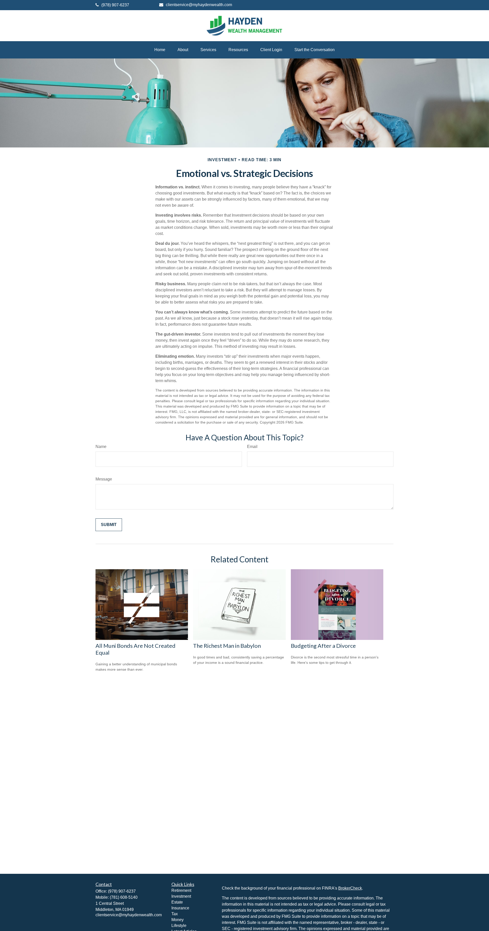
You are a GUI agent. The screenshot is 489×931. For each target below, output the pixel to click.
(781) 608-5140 (124, 897)
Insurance (180, 908)
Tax (174, 914)
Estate (177, 902)
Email (252, 446)
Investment (181, 896)
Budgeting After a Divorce (323, 645)
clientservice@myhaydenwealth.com (199, 5)
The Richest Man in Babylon (227, 645)
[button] (159, 49)
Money (177, 920)
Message (104, 479)
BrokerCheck (350, 888)
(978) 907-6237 (115, 5)
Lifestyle (178, 925)
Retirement (181, 890)
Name (101, 446)
